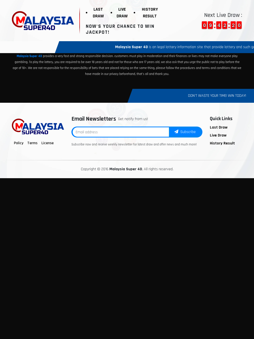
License (47, 143)
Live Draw (122, 12)
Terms (32, 143)
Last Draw (98, 12)
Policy (18, 143)
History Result (150, 12)
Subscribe (187, 132)
